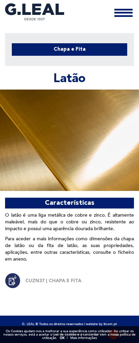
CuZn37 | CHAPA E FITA (53, 280)
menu (123, 14)
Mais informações (83, 338)
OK (62, 338)
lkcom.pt (110, 324)
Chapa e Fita (70, 49)
